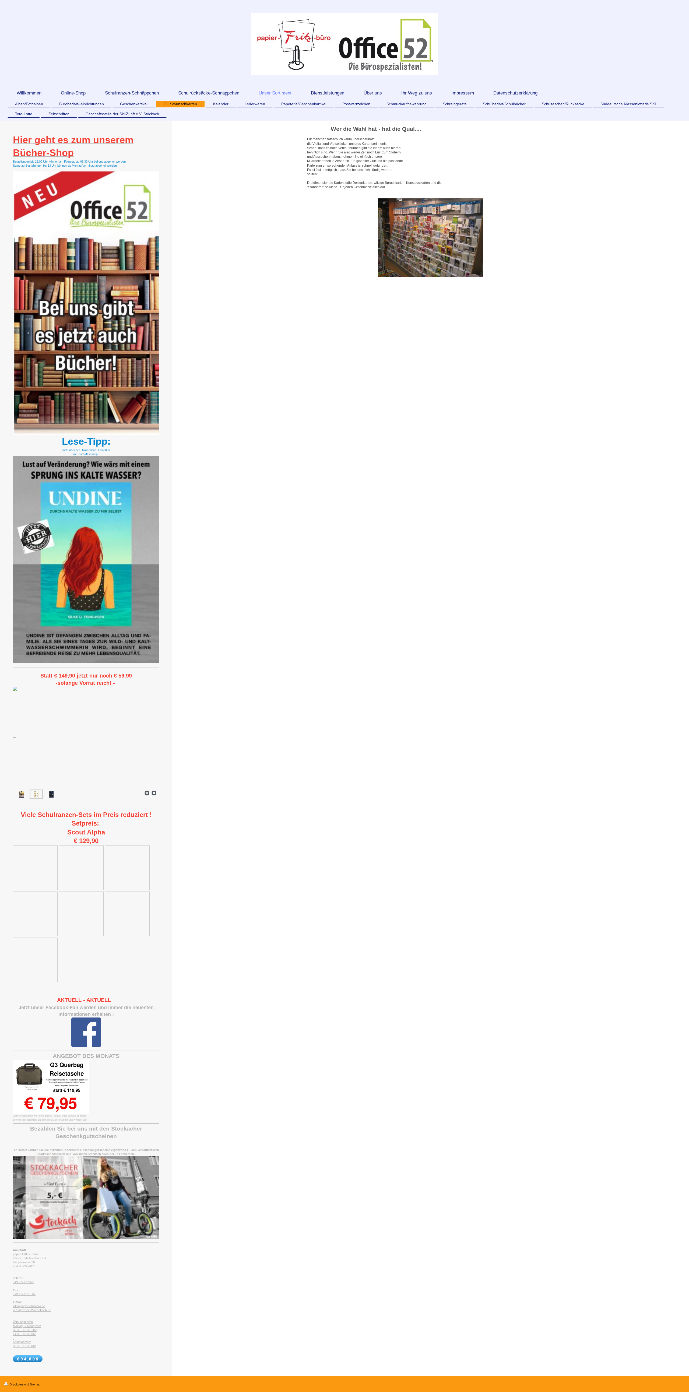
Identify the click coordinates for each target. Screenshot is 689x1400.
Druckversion (18, 1384)
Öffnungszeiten (23, 1322)
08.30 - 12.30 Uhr (25, 1330)
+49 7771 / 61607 (24, 1294)
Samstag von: (22, 1341)
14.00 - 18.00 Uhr (24, 1334)
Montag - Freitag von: (27, 1326)
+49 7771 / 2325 (23, 1282)
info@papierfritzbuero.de (29, 1306)
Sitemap (35, 1384)
